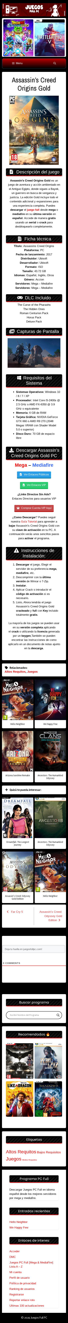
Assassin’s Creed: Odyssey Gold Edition (50, 916)
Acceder (14, 1251)
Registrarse (16, 1294)
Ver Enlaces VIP (36, 485)
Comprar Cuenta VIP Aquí (35, 508)
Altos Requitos (15, 671)
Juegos (32, 671)
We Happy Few (18, 1227)
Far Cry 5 (16, 911)
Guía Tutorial (29, 521)
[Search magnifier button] (58, 1015)
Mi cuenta (15, 1272)
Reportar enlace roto (22, 1300)
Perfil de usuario (19, 1277)
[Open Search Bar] (54, 63)
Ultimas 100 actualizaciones (26, 1305)
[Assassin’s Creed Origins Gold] (19, 1061)
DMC (12, 1257)
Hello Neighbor (18, 1222)
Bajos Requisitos (49, 1152)
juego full (33, 209)
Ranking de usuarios (22, 1289)
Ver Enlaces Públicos (36, 474)
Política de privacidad (22, 1283)
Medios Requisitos (29, 1160)
